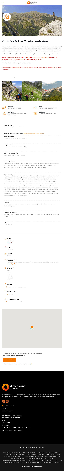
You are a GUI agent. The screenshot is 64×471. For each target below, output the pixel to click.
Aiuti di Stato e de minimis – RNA (32, 466)
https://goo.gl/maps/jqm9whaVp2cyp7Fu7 (33, 133)
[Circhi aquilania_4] (12, 91)
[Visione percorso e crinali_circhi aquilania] (52, 91)
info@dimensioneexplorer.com (12, 415)
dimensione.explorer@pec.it (11, 417)
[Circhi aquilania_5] (32, 91)
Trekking (11, 294)
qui (31, 364)
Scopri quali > (11, 264)
